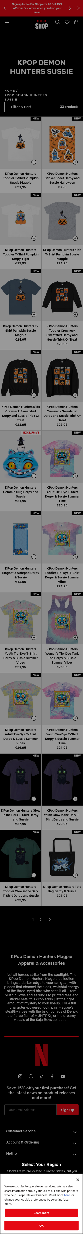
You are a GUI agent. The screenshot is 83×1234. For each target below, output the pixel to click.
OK (41, 1225)
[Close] (78, 1180)
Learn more (41, 1213)
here (67, 1195)
